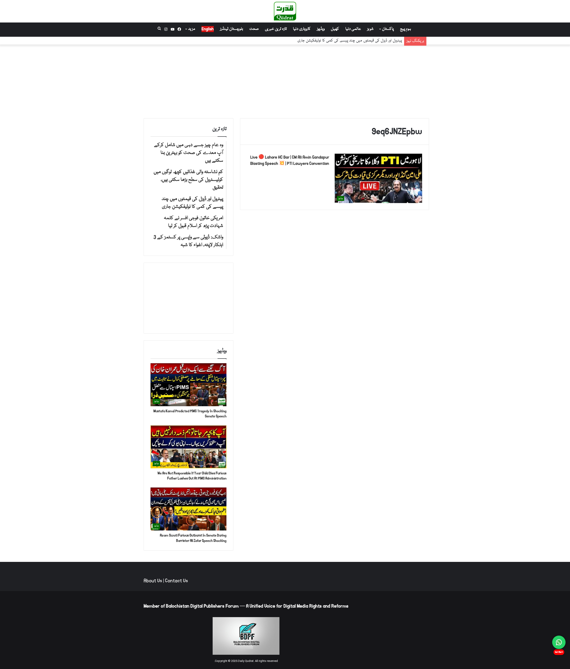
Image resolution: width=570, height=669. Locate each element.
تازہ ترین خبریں (276, 29)
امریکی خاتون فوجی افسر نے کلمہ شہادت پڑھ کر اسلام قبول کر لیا (353, 41)
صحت (254, 29)
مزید (191, 29)
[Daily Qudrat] (285, 11)
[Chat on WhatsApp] (559, 642)
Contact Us (176, 580)
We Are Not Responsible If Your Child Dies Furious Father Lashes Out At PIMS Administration (191, 476)
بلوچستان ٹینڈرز (231, 29)
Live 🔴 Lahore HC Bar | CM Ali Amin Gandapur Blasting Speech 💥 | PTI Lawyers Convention (289, 160)
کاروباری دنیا (302, 29)
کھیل (335, 29)
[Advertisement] (285, 80)
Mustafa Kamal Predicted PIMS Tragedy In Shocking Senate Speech (189, 413)
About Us (153, 580)
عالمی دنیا (353, 29)
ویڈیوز (321, 29)
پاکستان (388, 29)
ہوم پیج (405, 29)
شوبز (370, 29)
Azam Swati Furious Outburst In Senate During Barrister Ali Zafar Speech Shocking (193, 538)
